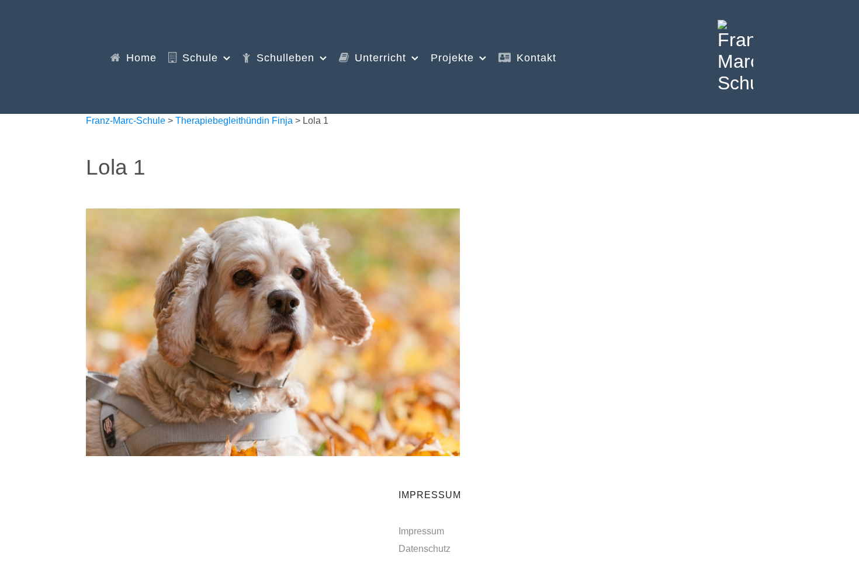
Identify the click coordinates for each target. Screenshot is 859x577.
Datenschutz (425, 548)
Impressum (421, 531)
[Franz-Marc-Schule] (735, 55)
